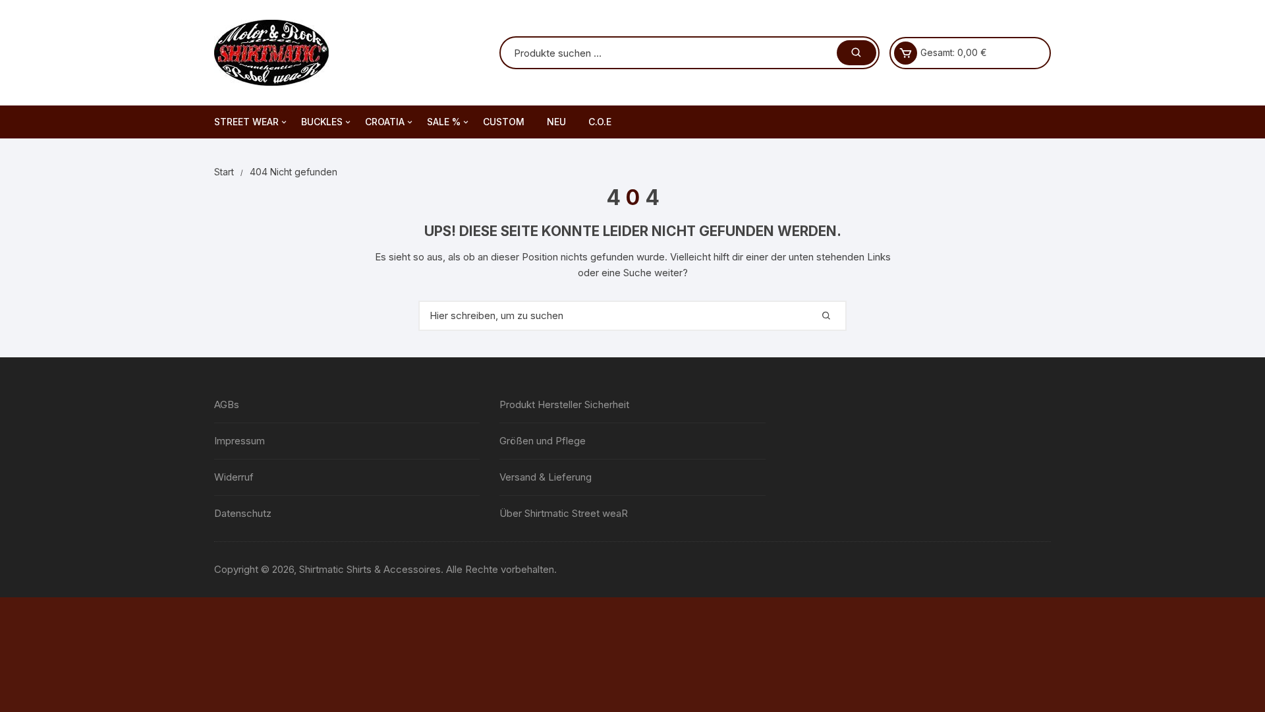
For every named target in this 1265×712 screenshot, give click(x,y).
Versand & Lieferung (545, 477)
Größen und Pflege (542, 440)
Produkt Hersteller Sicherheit (564, 404)
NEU (556, 121)
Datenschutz (242, 513)
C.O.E (599, 121)
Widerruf (234, 477)
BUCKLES (322, 121)
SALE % (444, 121)
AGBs (226, 404)
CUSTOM (503, 121)
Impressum (239, 440)
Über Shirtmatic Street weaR (563, 513)
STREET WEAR (246, 121)
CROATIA (385, 121)
